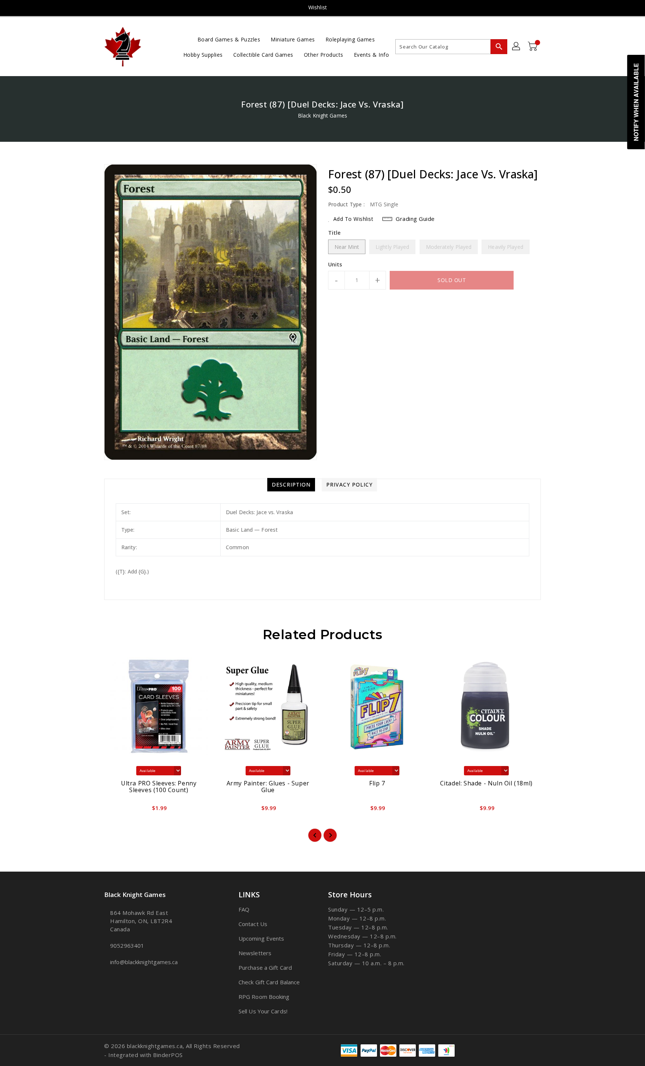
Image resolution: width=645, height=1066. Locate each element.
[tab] (291, 484)
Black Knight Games (322, 115)
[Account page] (516, 46)
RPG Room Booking (264, 996)
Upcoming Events (261, 938)
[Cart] (533, 46)
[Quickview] (116, 810)
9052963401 (127, 945)
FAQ (244, 909)
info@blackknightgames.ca (144, 962)
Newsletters (255, 953)
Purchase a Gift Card (265, 967)
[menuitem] (229, 39)
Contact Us (253, 924)
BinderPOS (168, 1055)
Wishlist (317, 7)
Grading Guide (415, 218)
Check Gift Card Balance (269, 982)
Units (335, 264)
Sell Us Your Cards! (263, 1011)
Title (334, 232)
